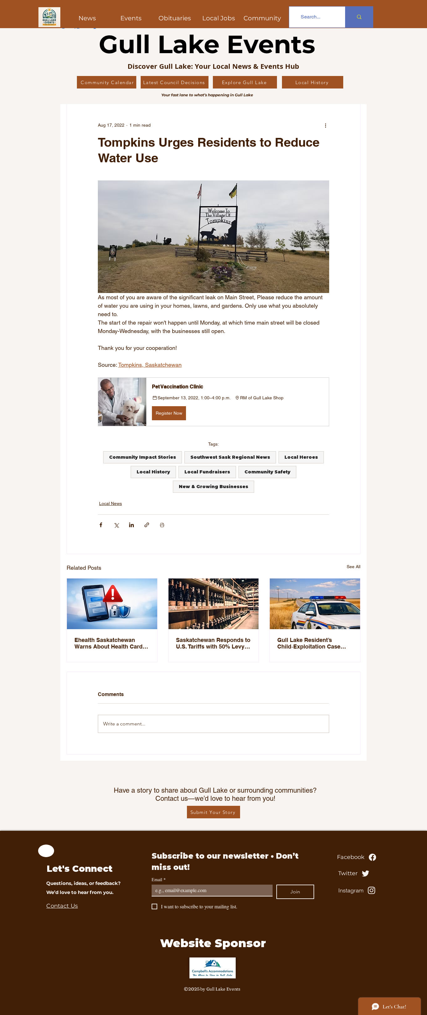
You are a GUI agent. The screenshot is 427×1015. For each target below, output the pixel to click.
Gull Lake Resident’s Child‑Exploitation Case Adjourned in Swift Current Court (313, 643)
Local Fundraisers (207, 472)
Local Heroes (301, 457)
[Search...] (359, 17)
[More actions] (325, 125)
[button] (262, 18)
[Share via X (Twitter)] (116, 525)
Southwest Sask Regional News (230, 457)
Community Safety (267, 472)
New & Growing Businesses (213, 486)
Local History (153, 472)
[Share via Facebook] (101, 525)
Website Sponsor (213, 943)
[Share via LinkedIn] (131, 525)
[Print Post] (162, 525)
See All (353, 566)
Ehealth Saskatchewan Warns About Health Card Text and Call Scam (108, 643)
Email (159, 879)
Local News (110, 503)
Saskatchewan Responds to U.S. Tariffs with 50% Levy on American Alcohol (213, 643)
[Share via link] (147, 525)
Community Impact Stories (142, 457)
